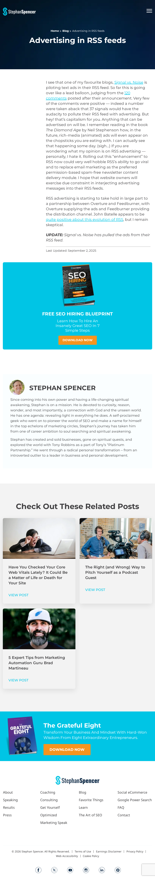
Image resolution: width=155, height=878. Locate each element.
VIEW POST (19, 595)
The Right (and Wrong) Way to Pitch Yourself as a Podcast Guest (115, 572)
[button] (94, 11)
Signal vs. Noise (128, 82)
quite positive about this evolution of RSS (84, 219)
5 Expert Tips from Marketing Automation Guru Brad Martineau (37, 662)
